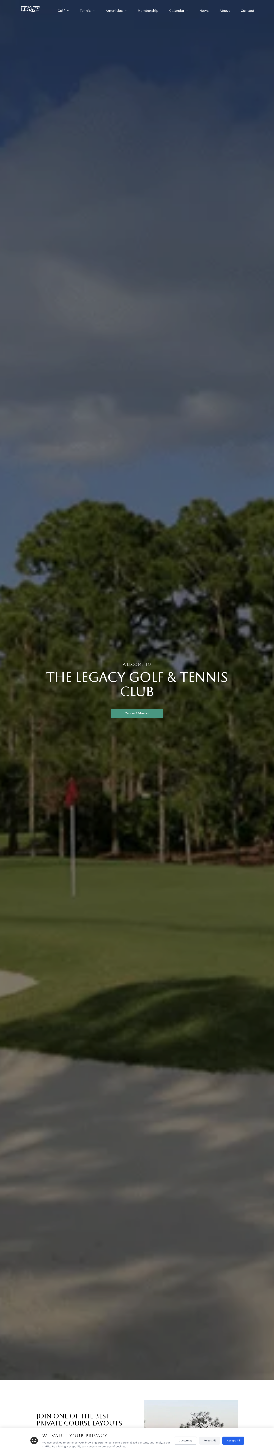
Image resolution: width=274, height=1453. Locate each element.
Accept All (233, 1440)
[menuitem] (63, 10)
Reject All (210, 1440)
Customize (185, 1440)
